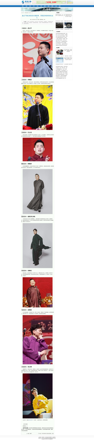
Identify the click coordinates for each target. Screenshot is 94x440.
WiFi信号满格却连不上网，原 (61, 78)
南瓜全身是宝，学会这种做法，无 (61, 70)
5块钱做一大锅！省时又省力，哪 (61, 67)
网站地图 (49, 437)
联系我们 (43, 437)
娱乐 (30, 12)
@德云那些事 (30, 419)
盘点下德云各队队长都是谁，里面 (61, 36)
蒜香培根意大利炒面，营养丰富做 (61, 66)
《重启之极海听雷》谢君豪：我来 (61, 38)
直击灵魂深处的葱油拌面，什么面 (61, 74)
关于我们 (40, 437)
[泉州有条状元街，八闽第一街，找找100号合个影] (59, 15)
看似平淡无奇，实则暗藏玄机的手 (61, 41)
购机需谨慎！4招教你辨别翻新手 (61, 75)
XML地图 (46, 437)
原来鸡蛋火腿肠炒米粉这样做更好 (61, 71)
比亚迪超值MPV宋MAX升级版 (61, 42)
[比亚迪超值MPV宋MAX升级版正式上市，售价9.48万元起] (61, 60)
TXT (51, 437)
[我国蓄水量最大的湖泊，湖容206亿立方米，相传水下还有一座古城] (68, 15)
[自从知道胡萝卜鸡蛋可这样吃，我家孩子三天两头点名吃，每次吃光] (68, 58)
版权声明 (54, 437)
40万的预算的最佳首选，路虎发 (61, 37)
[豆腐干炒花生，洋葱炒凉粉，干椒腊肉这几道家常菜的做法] (68, 50)
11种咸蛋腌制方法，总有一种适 (61, 69)
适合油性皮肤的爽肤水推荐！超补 (61, 33)
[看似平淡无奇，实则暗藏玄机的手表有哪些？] (60, 25)
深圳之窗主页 (27, 12)
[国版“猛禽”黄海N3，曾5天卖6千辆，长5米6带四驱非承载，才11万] (68, 25)
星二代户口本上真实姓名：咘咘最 (61, 34)
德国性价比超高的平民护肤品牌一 (61, 45)
